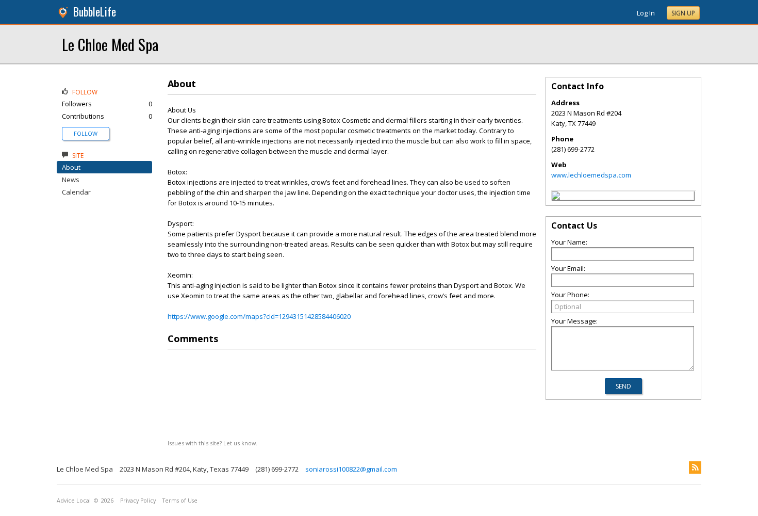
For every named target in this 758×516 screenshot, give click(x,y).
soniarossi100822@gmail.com (351, 469)
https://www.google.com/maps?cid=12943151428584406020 (259, 316)
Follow (85, 133)
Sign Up (683, 13)
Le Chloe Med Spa (110, 44)
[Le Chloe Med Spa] (556, 197)
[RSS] (695, 467)
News (70, 179)
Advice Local (74, 500)
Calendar (76, 192)
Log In (646, 13)
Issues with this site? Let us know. (212, 443)
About (71, 167)
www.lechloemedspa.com (591, 175)
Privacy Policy (138, 500)
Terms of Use (179, 500)
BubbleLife (94, 12)
